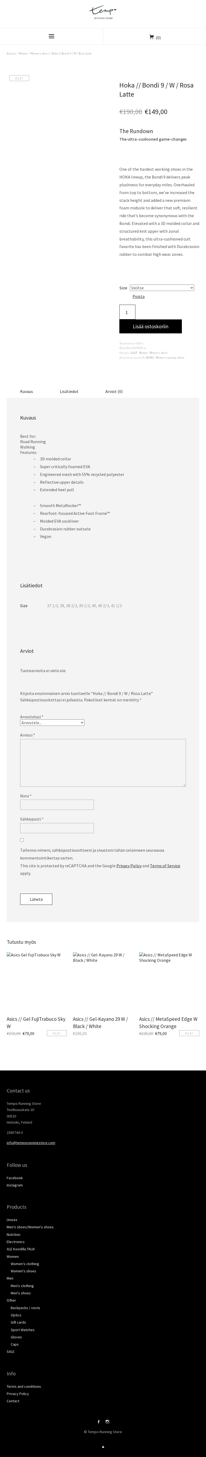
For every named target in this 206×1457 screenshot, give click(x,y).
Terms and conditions (24, 1386)
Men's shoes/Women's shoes (30, 1227)
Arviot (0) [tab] (114, 391)
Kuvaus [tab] (26, 391)
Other (11, 1300)
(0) (158, 37)
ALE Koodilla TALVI (21, 1249)
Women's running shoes (170, 357)
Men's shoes (21, 1293)
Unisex (12, 1219)
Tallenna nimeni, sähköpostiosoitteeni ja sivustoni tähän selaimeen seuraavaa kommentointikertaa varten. (92, 854)
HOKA (150, 357)
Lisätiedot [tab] (69, 391)
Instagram (15, 1185)
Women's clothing (25, 1263)
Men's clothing (22, 1285)
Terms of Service (165, 865)
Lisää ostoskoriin (150, 326)
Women (23, 53)
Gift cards (18, 1322)
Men (10, 1278)
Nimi (26, 796)
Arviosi (27, 735)
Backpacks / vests (25, 1307)
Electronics (16, 1241)
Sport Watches (23, 1329)
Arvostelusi (31, 716)
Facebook (15, 1177)
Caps (15, 1344)
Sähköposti (32, 819)
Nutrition (13, 1234)
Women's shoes (40, 53)
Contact (13, 1400)
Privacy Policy (129, 865)
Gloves (16, 1337)
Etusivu (11, 53)
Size (123, 287)
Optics (16, 1315)
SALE (133, 353)
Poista (139, 296)
